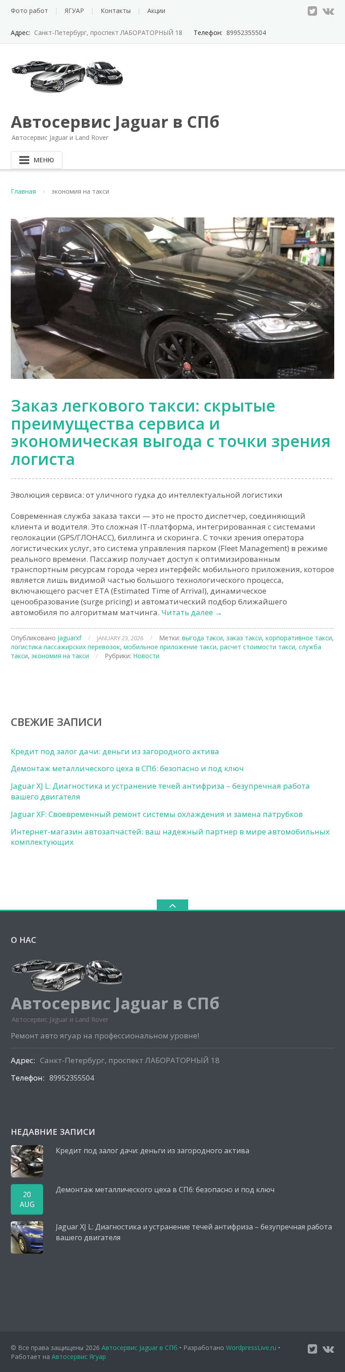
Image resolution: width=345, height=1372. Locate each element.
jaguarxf (69, 638)
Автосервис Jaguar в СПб (139, 1347)
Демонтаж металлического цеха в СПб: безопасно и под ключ (127, 768)
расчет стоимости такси (257, 647)
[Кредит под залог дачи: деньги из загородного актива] (27, 1161)
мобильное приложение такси (170, 647)
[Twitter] (312, 10)
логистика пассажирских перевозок (65, 647)
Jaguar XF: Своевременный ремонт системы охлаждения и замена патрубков (157, 814)
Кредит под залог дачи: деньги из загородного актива (115, 751)
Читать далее (191, 612)
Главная (23, 191)
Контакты (116, 10)
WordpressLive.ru (251, 1347)
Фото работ (29, 10)
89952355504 (246, 32)
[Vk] (328, 10)
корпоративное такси (298, 638)
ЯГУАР (74, 10)
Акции (156, 10)
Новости (146, 655)
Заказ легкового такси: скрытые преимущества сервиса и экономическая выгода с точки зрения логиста (171, 432)
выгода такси (202, 638)
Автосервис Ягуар (79, 1356)
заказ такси (244, 638)
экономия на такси (60, 655)
